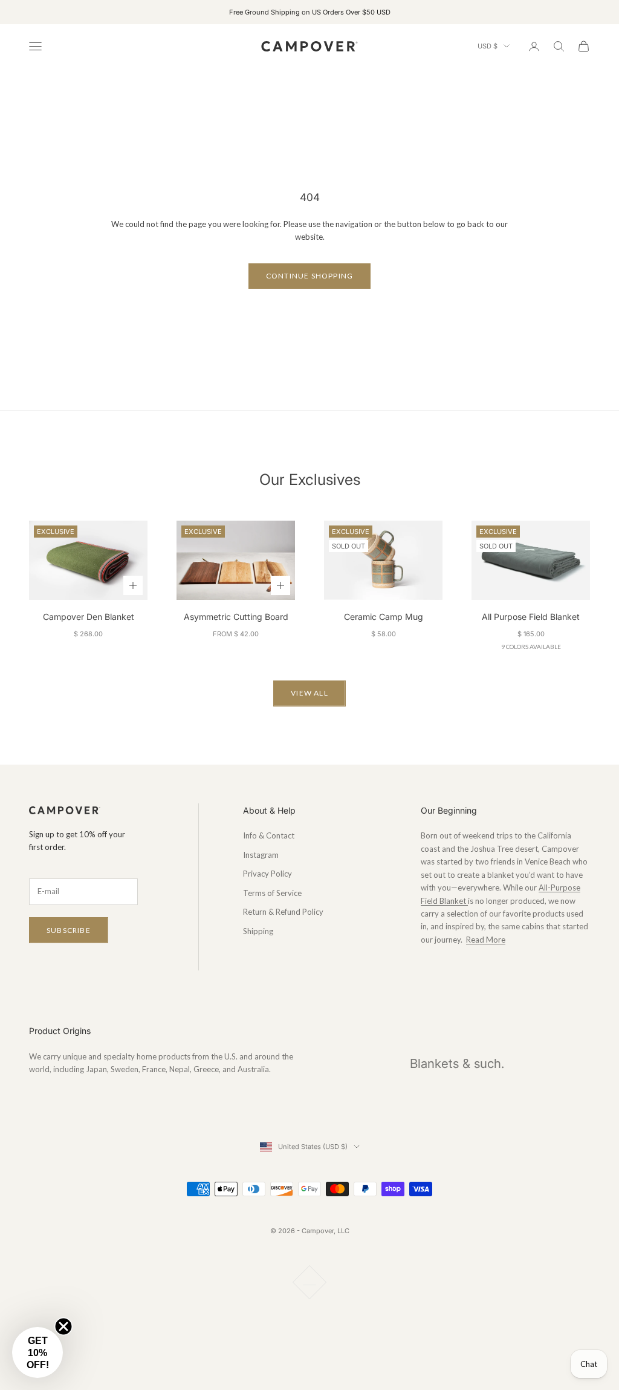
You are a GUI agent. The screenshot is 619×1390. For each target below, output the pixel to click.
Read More (485, 939)
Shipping (258, 931)
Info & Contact (268, 835)
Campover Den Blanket (88, 616)
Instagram (261, 855)
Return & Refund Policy (283, 912)
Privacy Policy (267, 873)
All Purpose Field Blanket (531, 616)
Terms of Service (272, 893)
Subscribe (69, 930)
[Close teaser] (63, 1326)
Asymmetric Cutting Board (236, 616)
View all (309, 692)
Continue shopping (309, 275)
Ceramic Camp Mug (383, 616)
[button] (37, 1352)
